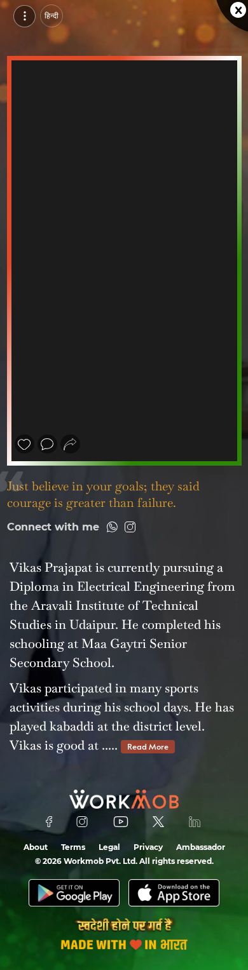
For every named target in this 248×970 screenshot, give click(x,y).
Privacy (148, 847)
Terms (73, 847)
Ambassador (200, 847)
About (36, 847)
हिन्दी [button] (52, 15)
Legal (109, 847)
